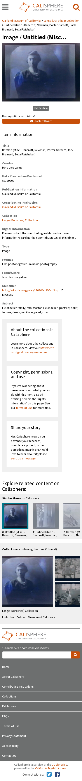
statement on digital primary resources (32, 350)
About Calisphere (13, 677)
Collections (9, 696)
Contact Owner (43, 121)
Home (6, 667)
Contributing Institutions (18, 687)
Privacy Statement (14, 736)
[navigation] (5, 7)
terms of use (24, 408)
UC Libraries (59, 765)
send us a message (23, 458)
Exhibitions (9, 706)
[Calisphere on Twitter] (49, 774)
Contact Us (9, 756)
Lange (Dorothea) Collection (61, 21)
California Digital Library (50, 768)
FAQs (5, 716)
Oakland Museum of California (21, 21)
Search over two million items (25, 648)
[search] (76, 7)
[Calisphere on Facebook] (57, 774)
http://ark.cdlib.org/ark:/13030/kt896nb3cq (30, 290)
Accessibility (10, 746)
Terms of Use (10, 726)
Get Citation (41, 108)
